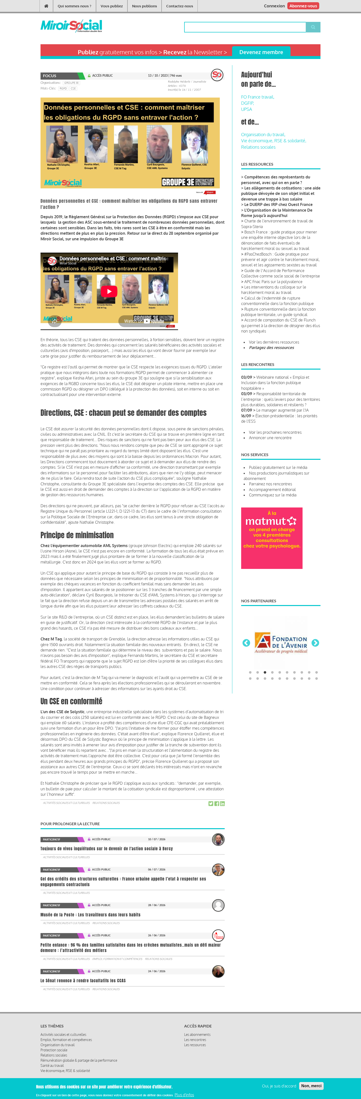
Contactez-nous (179, 6)
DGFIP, (247, 103)
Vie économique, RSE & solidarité (65, 1071)
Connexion (274, 5)
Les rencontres (195, 1040)
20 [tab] (316, 678)
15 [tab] (279, 678)
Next (315, 643)
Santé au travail (52, 1065)
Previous (246, 643)
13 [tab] (265, 678)
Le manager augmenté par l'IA (282, 410)
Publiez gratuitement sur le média (278, 467)
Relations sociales (106, 803)
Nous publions (144, 6)
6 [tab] (287, 672)
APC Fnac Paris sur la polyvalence (273, 281)
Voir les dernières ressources (274, 342)
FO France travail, (257, 97)
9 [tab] (309, 672)
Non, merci (311, 1086)
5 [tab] (279, 672)
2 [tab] (257, 672)
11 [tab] (250, 678)
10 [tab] (316, 672)
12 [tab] (257, 678)
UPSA (246, 109)
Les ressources (195, 1045)
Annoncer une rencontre (270, 437)
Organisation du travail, (263, 134)
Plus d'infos (184, 1094)
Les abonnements (197, 1034)
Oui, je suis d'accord (279, 1086)
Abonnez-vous (303, 5)
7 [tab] (294, 672)
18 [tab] (301, 678)
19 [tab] (309, 678)
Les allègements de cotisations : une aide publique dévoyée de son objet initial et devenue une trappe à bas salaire (280, 194)
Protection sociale (54, 1050)
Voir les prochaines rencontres (275, 432)
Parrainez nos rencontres (270, 483)
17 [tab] (294, 678)
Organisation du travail (58, 1045)
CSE (73, 88)
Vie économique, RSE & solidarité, (273, 140)
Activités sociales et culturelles (66, 803)
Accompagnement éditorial (272, 489)
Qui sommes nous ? (74, 6)
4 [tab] (272, 672)
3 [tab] (265, 672)
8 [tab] (301, 672)
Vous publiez (112, 6)
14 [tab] (272, 678)
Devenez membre (261, 52)
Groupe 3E (71, 83)
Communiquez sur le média (272, 494)
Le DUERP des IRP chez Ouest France (278, 204)
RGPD (63, 88)
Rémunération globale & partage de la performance (79, 1060)
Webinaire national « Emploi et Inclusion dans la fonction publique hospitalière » (275, 383)
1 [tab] (250, 672)
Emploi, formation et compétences (117, 959)
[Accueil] (63, 26)
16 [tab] (287, 678)
